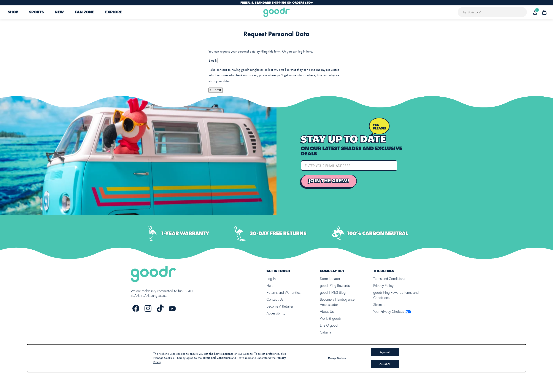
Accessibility (276, 313)
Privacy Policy (383, 285)
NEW (59, 12)
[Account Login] (535, 12)
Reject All (385, 352)
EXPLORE (113, 12)
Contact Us (275, 299)
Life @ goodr (329, 325)
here (309, 51)
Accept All (385, 363)
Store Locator (330, 278)
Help (270, 285)
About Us (327, 311)
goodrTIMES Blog (333, 292)
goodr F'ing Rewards (335, 285)
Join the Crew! (328, 181)
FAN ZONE (84, 12)
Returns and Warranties (283, 292)
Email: (212, 60)
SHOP (13, 12)
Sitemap (379, 304)
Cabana (325, 332)
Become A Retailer (280, 306)
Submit (215, 90)
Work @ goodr (330, 318)
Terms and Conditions (389, 278)
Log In (271, 278)
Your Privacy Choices (389, 311)
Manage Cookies (337, 357)
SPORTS (36, 12)
